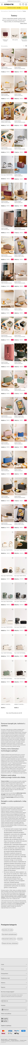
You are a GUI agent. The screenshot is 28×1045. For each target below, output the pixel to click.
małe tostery (22, 894)
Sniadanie (19, 11)
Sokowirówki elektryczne (9, 939)
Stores (2, 969)
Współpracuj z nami (5, 978)
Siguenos (3, 987)
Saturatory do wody (7, 930)
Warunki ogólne (4, 1039)
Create (2, 964)
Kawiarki (20, 939)
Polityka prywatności (5, 1040)
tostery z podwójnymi (18, 895)
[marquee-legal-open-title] (26, 7)
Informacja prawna (12, 1039)
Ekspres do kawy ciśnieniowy (10, 943)
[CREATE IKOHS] (9, 4)
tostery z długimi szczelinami (7, 895)
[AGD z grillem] (15, 33)
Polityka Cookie (23, 1040)
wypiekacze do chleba (20, 903)
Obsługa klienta (4, 973)
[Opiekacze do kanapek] (5, 33)
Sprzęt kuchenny (12, 11)
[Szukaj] (20, 4)
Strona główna (4, 11)
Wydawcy (3, 982)
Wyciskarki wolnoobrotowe (9, 934)
